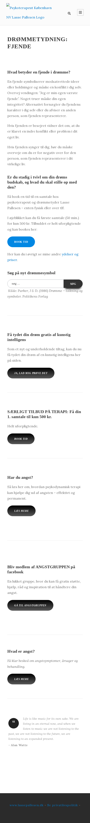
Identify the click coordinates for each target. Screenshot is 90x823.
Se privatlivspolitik (62, 805)
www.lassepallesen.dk (27, 805)
